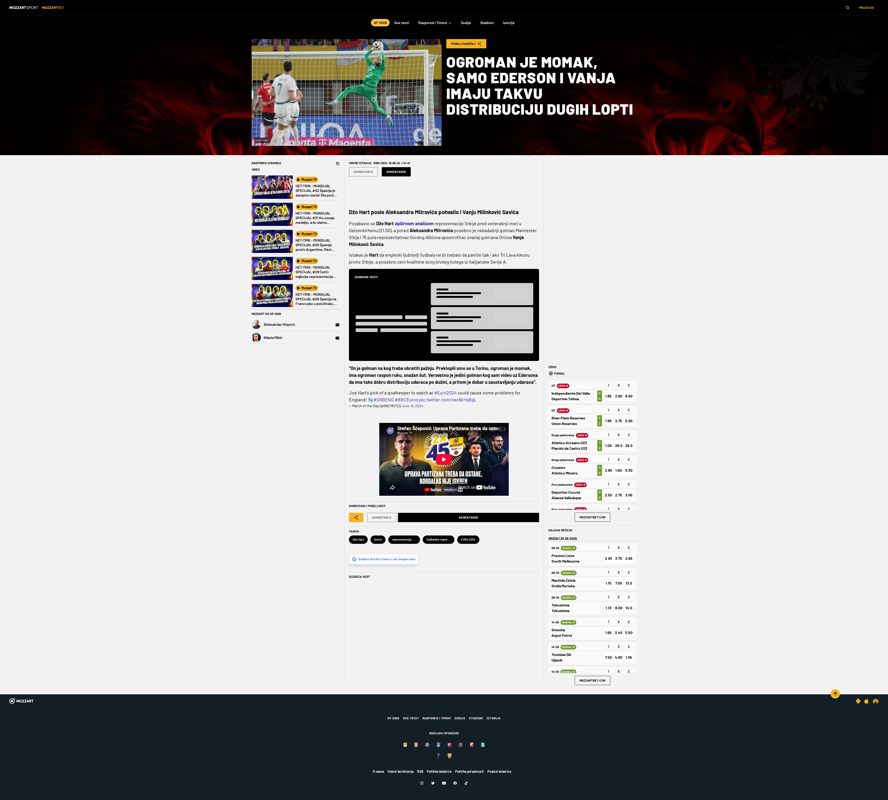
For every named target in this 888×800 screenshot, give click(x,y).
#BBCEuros (406, 399)
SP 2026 (393, 718)
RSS (420, 771)
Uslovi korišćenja (400, 771)
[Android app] (858, 701)
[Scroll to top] (835, 693)
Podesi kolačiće (499, 771)
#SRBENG (383, 399)
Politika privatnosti (469, 771)
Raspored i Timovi (436, 718)
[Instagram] (422, 783)
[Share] (356, 517)
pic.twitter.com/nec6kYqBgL (448, 399)
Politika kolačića (439, 771)
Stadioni (476, 718)
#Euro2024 (445, 392)
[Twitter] (433, 783)
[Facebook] (455, 783)
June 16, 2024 (412, 405)
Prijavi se (866, 7)
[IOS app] (866, 701)
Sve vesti (411, 718)
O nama (378, 771)
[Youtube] (444, 783)
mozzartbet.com (593, 517)
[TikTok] (466, 783)
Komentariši (396, 172)
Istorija (494, 718)
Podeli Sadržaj (463, 44)
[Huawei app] (876, 701)
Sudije (460, 718)
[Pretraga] (847, 7)
